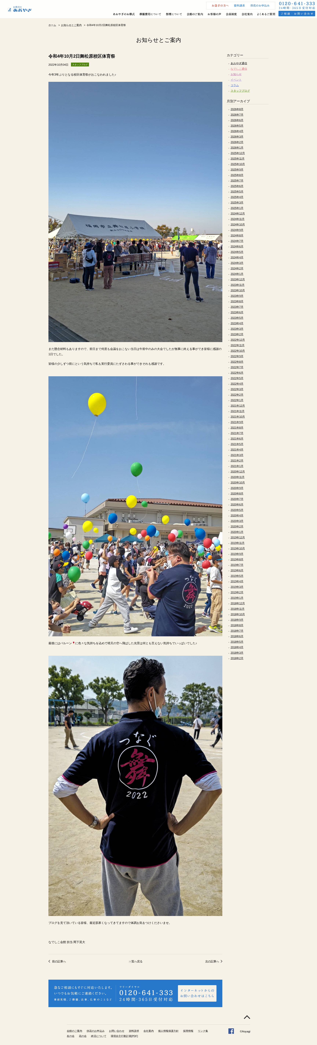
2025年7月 (237, 180)
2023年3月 (237, 328)
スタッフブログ (240, 90)
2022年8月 (237, 361)
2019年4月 (237, 581)
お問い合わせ (116, 1030)
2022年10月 (238, 350)
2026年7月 (237, 114)
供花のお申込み (96, 1030)
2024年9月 (237, 230)
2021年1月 (237, 466)
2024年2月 (237, 268)
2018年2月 (237, 658)
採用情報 (188, 1030)
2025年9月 (237, 169)
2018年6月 (237, 636)
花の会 (83, 1036)
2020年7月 (237, 499)
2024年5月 (237, 251)
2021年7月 (237, 433)
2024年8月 (237, 235)
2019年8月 (237, 559)
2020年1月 (237, 531)
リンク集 (203, 1030)
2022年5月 (237, 378)
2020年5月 (237, 510)
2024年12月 (238, 213)
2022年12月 (238, 339)
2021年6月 (237, 438)
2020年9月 (237, 488)
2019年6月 (237, 570)
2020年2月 (237, 526)
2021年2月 (237, 460)
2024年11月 (238, 219)
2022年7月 (237, 367)
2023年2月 (237, 334)
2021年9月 (237, 422)
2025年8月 (237, 175)
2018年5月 (237, 641)
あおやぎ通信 (239, 63)
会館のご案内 (74, 1030)
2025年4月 (237, 197)
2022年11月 (238, 345)
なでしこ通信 (239, 68)
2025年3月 (237, 202)
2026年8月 (237, 109)
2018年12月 (238, 603)
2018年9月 (237, 619)
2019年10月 (238, 548)
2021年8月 (237, 427)
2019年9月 (237, 553)
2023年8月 (237, 301)
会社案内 (148, 1030)
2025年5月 (237, 191)
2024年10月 (238, 224)
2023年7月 (237, 306)
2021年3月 (237, 455)
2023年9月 (237, 295)
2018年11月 (238, 608)
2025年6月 (237, 186)
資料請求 (134, 1030)
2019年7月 (237, 564)
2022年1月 (237, 400)
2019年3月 (237, 586)
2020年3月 (237, 520)
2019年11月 (238, 542)
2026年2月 (237, 142)
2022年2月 (237, 394)
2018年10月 (238, 614)
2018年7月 (237, 630)
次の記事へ (212, 961)
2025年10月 (238, 164)
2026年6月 (237, 120)
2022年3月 (237, 389)
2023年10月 (238, 290)
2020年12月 (238, 471)
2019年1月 (237, 597)
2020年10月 (238, 482)
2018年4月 (237, 647)
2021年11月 (238, 411)
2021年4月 (237, 449)
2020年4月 (237, 515)
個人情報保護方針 (168, 1030)
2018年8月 (237, 625)
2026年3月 (237, 136)
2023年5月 (237, 317)
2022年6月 (237, 372)
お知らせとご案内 (71, 25)
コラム (235, 85)
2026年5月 (237, 125)
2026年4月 (237, 131)
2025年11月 (238, 158)
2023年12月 (238, 279)
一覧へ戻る (136, 961)
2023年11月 (238, 284)
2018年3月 (237, 652)
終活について (98, 1036)
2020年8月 (237, 493)
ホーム (52, 25)
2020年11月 (238, 477)
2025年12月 (238, 153)
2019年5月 (237, 575)
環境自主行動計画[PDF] (124, 1036)
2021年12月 (238, 405)
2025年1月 (237, 208)
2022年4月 (237, 383)
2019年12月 (238, 537)
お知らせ (236, 74)
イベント (236, 79)
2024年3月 (237, 262)
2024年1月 (237, 273)
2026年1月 (237, 147)
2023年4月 (237, 323)
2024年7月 (237, 240)
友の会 (70, 1036)
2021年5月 (237, 444)
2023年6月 (237, 312)
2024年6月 (237, 246)
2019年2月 (237, 592)
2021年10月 (238, 416)
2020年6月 (237, 504)
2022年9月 (237, 356)
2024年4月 (237, 257)
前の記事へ (59, 961)
